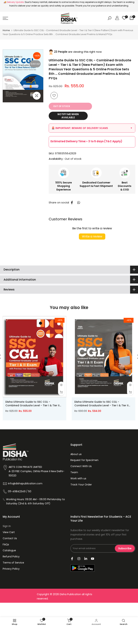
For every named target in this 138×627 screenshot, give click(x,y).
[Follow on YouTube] (92, 558)
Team (74, 472)
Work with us (78, 478)
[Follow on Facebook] (72, 558)
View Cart (9, 532)
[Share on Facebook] (71, 202)
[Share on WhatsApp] (78, 202)
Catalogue (9, 550)
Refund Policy (11, 556)
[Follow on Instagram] (78, 558)
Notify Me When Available (68, 115)
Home (6, 30)
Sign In (7, 526)
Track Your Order (81, 484)
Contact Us (10, 538)
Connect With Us (81, 466)
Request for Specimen (84, 460)
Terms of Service (13, 562)
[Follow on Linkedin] (85, 558)
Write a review (92, 236)
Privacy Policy (11, 569)
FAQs (6, 544)
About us (76, 454)
